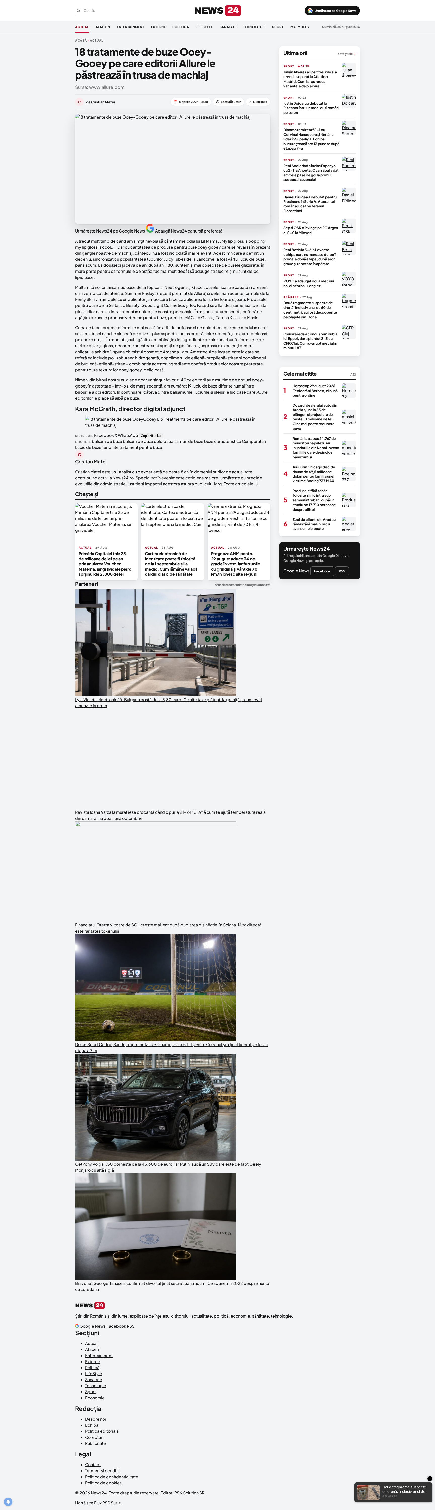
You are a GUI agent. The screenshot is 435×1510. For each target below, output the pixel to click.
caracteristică (227, 441)
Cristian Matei (91, 461)
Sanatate (228, 27)
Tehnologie (254, 27)
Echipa (91, 1425)
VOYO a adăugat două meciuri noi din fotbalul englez (308, 283)
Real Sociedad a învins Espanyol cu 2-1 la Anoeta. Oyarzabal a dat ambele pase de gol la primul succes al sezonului (311, 172)
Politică (180, 27)
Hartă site (84, 1502)
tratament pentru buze (140, 447)
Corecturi (94, 1437)
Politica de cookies (103, 1482)
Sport (278, 27)
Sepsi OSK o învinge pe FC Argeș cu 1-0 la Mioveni (310, 230)
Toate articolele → (241, 483)
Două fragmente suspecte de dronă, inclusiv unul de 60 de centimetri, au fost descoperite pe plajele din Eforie (310, 309)
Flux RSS (102, 1502)
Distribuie (258, 102)
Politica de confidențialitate (111, 1476)
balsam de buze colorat (145, 441)
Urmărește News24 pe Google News (110, 231)
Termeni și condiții (102, 1470)
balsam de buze (107, 441)
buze (208, 441)
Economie (95, 1397)
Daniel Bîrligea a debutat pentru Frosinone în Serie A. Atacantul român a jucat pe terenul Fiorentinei (310, 204)
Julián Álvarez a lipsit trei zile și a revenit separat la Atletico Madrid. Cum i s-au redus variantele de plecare (310, 79)
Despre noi (95, 1419)
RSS (342, 571)
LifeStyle (204, 27)
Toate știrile (346, 54)
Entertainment (130, 27)
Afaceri (103, 27)
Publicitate (95, 1443)
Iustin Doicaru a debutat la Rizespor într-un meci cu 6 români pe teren (311, 108)
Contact (93, 1464)
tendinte (110, 447)
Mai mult (299, 27)
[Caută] (78, 10)
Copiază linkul (151, 436)
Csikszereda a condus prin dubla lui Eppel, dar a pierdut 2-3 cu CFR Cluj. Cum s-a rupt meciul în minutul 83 (310, 341)
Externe (158, 27)
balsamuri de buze (185, 441)
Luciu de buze (88, 447)
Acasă (81, 40)
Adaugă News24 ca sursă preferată (188, 231)
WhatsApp (128, 435)
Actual (82, 27)
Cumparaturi (254, 441)
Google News (296, 570)
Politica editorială (102, 1431)
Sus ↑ (116, 1502)
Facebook (104, 435)
